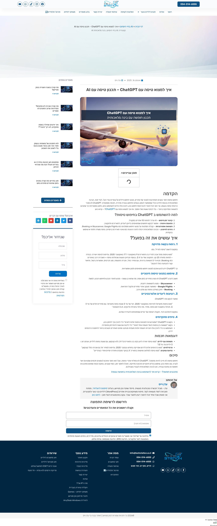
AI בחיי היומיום (126, 26)
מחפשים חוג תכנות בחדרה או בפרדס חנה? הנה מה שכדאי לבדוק (46, 164)
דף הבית (139, 26)
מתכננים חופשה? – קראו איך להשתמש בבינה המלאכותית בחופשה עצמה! (144, 371)
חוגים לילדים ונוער (148, 12)
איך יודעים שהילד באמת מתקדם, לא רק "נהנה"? (48, 125)
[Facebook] (42, 4)
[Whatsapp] (25, 4)
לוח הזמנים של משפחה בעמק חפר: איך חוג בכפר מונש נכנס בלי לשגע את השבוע (46, 145)
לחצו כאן (96, 394)
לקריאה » (55, 94)
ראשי (170, 12)
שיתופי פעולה (111, 12)
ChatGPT (110, 209)
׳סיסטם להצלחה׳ (100, 388)
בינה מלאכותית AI (98, 30)
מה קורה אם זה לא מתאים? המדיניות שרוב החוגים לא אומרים (47, 108)
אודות (161, 12)
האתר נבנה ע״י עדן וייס (92, 515)
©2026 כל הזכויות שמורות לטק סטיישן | (117, 515)
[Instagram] (36, 4)
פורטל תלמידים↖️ (52, 12)
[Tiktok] (31, 4)
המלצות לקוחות (127, 12)
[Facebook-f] (183, 470)
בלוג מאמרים (84, 12)
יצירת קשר (97, 12)
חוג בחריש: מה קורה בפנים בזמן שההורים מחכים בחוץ (47, 182)
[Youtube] (19, 4)
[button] (122, 173)
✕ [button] (206, 520)
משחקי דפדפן (69, 12)
